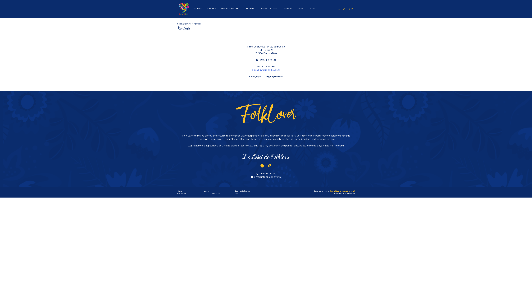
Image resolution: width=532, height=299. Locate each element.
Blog (312, 9)
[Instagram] (269, 165)
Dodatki (288, 9)
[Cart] (351, 9)
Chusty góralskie (229, 9)
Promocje (212, 9)
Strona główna (184, 24)
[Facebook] (262, 165)
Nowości (198, 9)
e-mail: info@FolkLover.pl (266, 70)
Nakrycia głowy (269, 9)
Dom (301, 9)
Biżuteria (249, 9)
